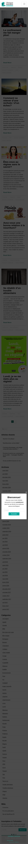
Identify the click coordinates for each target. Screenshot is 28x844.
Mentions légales (14, 842)
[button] (24, 4)
